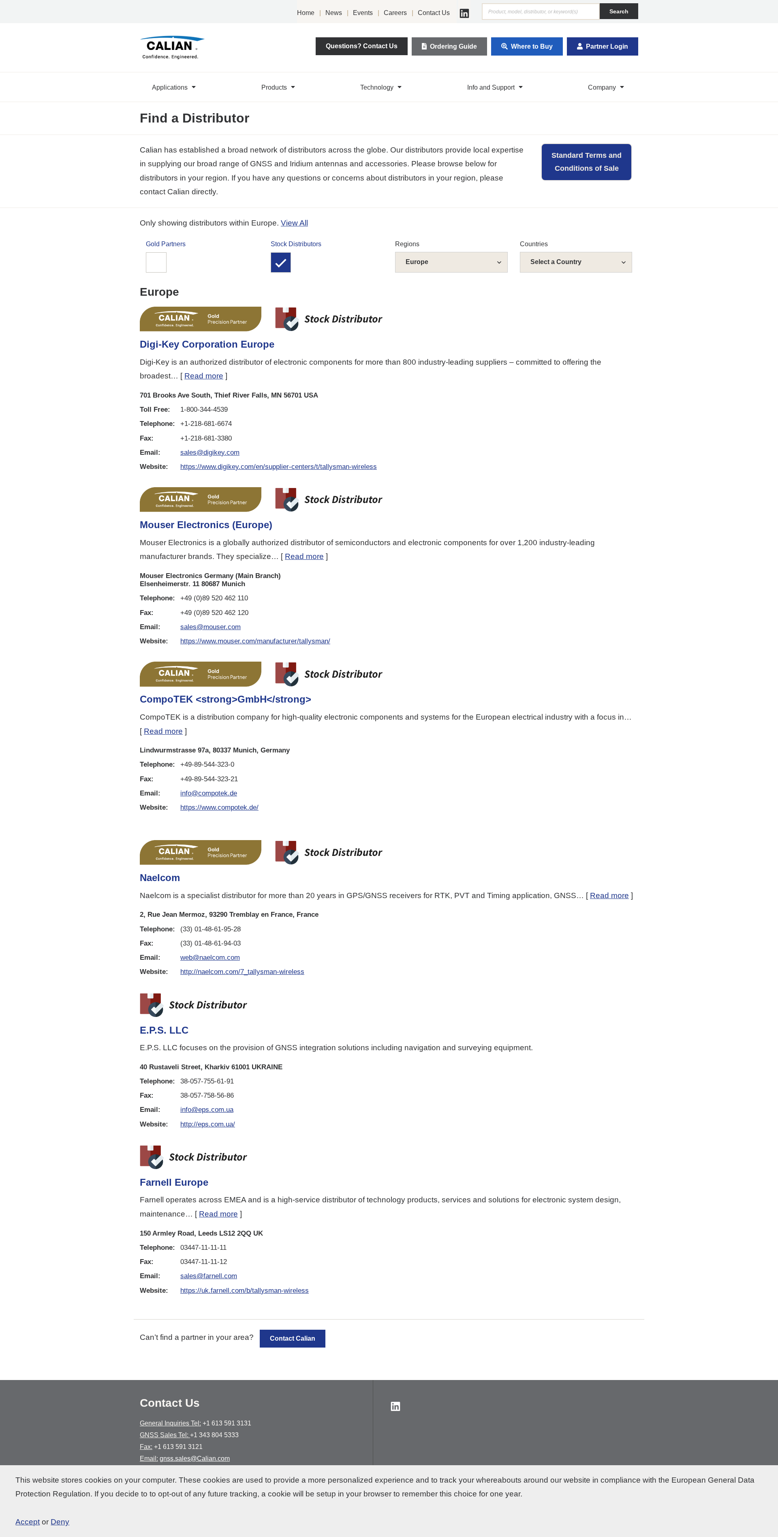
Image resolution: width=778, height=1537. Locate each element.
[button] (175, 87)
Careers (395, 12)
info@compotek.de (208, 793)
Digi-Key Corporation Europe (207, 344)
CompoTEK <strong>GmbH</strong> (225, 699)
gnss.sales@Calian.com (195, 1458)
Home (305, 12)
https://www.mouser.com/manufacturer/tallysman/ (255, 641)
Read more (203, 376)
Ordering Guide (453, 46)
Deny (60, 1522)
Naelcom (160, 877)
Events (363, 12)
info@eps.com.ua (206, 1110)
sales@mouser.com (210, 627)
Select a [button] (555, 261)
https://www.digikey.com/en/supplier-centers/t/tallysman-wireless (278, 467)
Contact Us (434, 12)
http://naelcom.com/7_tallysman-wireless (242, 972)
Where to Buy (532, 46)
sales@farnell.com (208, 1276)
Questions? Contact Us (362, 46)
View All (294, 223)
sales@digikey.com (209, 452)
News (333, 12)
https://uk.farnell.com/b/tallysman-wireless (244, 1290)
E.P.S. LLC (164, 1030)
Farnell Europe (174, 1182)
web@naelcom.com (210, 957)
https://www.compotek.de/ (219, 807)
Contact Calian (292, 1338)
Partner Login (607, 46)
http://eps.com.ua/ (207, 1124)
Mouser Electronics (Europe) (206, 524)
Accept (27, 1522)
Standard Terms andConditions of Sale (586, 161)
